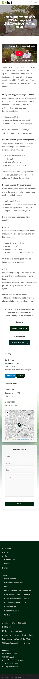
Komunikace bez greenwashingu (17, 595)
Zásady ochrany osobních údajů (15, 623)
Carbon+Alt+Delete (11, 611)
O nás (4, 556)
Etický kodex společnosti (12, 631)
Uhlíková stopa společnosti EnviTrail (16, 643)
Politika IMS (7, 627)
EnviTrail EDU (19, 12)
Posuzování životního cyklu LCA (16, 599)
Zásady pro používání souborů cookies (17, 635)
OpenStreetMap (24, 439)
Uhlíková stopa (10, 579)
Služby (5, 575)
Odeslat (19, 504)
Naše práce (6, 548)
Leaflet (16, 439)
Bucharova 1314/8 (12, 363)
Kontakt (5, 568)
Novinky (5, 552)
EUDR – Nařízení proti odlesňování (17, 591)
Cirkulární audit (10, 607)
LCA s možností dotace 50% (15, 603)
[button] (35, 2)
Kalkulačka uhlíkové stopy (14, 583)
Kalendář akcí (9, 559)
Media (6, 563)
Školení (7, 615)
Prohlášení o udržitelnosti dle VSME (16, 639)
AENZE (23, 677)
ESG (6, 587)
